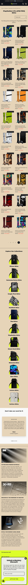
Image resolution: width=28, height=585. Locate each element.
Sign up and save (5, 556)
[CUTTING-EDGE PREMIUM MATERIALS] (14, 455)
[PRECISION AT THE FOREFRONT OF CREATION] (14, 488)
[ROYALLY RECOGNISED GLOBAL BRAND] (14, 523)
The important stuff (6, 552)
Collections (6, 8)
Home (2, 8)
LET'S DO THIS (14, 579)
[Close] (25, 558)
